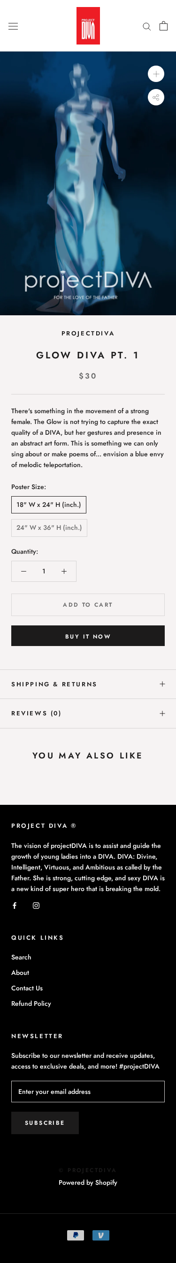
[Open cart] (164, 25)
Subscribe (45, 1123)
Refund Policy (31, 1003)
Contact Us (27, 988)
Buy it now (88, 636)
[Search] (147, 26)
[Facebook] (14, 904)
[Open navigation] (13, 26)
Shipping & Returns (54, 684)
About (20, 972)
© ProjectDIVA (88, 1170)
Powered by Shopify (88, 1182)
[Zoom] (156, 74)
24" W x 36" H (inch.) (49, 527)
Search (21, 957)
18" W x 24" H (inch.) (48, 504)
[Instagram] (36, 904)
